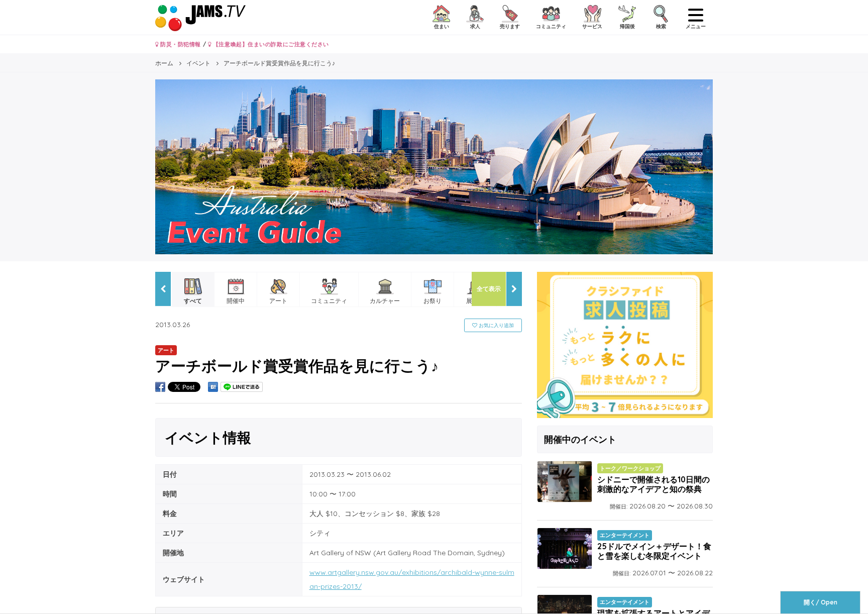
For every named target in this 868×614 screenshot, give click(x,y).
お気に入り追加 (495, 325)
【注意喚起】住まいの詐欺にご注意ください (270, 44)
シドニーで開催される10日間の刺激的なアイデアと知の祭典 (653, 484)
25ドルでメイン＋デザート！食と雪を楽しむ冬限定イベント (654, 551)
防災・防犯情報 (180, 44)
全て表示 (489, 288)
